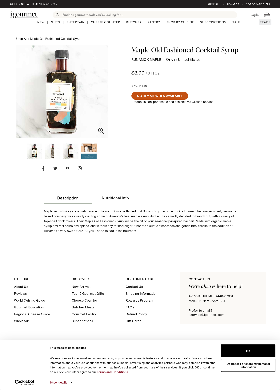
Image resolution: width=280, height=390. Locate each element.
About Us (21, 286)
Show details (58, 382)
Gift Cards (134, 321)
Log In (254, 15)
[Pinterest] (67, 169)
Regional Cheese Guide (32, 314)
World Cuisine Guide (29, 300)
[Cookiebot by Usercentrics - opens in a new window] (24, 382)
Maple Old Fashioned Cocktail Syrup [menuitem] (56, 38)
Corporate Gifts (258, 4)
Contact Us (134, 286)
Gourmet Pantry (84, 314)
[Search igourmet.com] (56, 14)
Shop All (213, 4)
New (41, 22)
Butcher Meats (83, 307)
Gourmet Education (29, 307)
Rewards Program (139, 300)
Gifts (55, 22)
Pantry (154, 22)
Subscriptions (213, 22)
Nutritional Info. (116, 198)
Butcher (133, 22)
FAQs (130, 307)
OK (248, 350)
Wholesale (22, 321)
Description (68, 198)
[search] (148, 14)
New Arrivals (81, 286)
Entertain (76, 22)
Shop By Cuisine (180, 22)
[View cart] (266, 14)
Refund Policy (136, 314)
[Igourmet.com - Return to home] (26, 14)
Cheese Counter (105, 22)
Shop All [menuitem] (22, 38)
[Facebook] (43, 169)
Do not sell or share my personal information (248, 365)
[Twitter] (55, 169)
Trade (265, 22)
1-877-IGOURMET (211, 296)
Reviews (20, 293)
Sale (236, 22)
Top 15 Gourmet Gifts (88, 293)
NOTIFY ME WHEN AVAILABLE (160, 96)
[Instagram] (80, 169)
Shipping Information (142, 293)
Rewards (233, 4)
